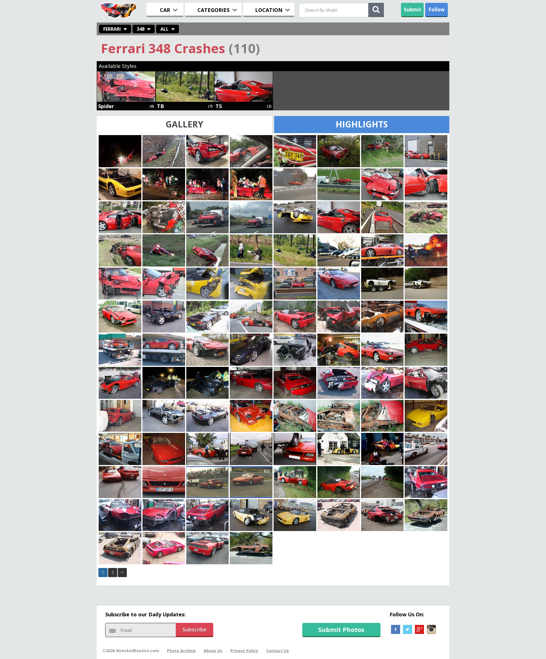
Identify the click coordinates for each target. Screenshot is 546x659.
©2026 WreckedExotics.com (130, 650)
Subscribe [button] (194, 629)
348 (140, 29)
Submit (412, 9)
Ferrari (112, 29)
